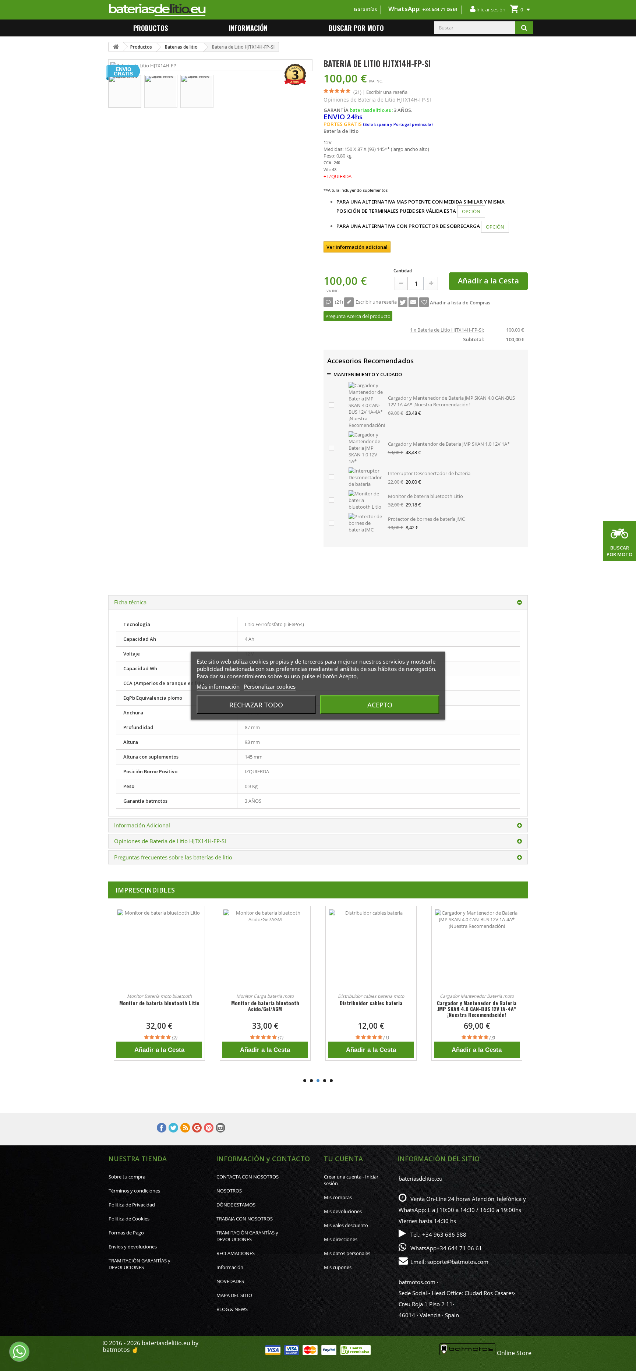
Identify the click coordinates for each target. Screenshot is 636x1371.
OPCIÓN (471, 211)
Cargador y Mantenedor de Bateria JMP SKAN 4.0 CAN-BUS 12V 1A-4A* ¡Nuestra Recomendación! (451, 401)
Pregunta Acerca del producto (358, 316)
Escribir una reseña (386, 92)
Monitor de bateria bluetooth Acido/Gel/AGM (159, 1006)
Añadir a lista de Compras (459, 302)
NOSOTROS (229, 1190)
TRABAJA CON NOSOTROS (244, 1218)
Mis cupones (337, 1267)
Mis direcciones (340, 1239)
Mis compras (338, 1197)
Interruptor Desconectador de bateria (429, 473)
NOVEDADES (230, 1281)
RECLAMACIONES (235, 1253)
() (339, 301)
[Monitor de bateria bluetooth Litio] (367, 500)
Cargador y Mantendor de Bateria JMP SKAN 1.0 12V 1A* (449, 444)
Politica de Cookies (129, 1218)
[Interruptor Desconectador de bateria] (367, 477)
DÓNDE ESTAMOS (235, 1204)
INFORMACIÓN (248, 28)
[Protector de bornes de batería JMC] (367, 522)
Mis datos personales (347, 1253)
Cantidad (402, 271)
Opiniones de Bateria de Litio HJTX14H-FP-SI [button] (170, 841)
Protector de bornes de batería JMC (426, 519)
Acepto (379, 704)
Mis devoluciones (343, 1211)
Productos (150, 28)
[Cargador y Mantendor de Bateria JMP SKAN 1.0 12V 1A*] (367, 447)
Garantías (365, 9)
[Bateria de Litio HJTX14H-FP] (125, 91)
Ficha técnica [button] (130, 602)
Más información (218, 686)
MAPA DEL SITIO (234, 1295)
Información (229, 1267)
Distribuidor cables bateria (265, 1003)
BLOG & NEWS (232, 1309)
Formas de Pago (126, 1232)
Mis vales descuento (346, 1225)
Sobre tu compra (127, 1176)
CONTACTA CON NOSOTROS (247, 1176)
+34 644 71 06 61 (440, 9)
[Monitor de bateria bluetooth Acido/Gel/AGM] (159, 951)
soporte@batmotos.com (457, 1261)
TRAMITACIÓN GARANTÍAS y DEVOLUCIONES (139, 1264)
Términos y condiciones (134, 1190)
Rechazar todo (256, 704)
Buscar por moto (356, 28)
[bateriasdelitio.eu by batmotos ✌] (192, 10)
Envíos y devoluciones (133, 1246)
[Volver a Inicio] (116, 47)
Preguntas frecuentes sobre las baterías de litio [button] (173, 857)
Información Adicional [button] (142, 825)
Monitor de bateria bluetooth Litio (425, 496)
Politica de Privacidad (132, 1204)
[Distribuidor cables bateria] (265, 951)
